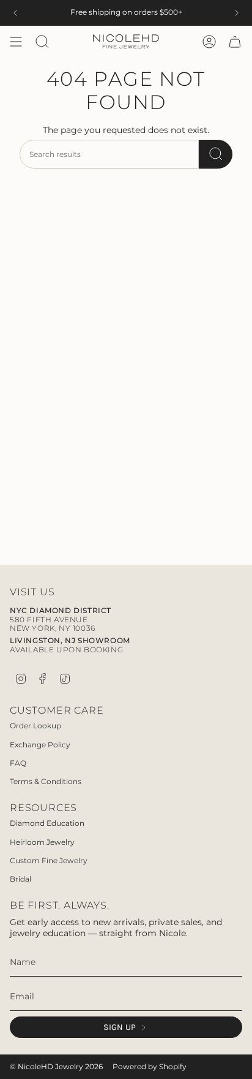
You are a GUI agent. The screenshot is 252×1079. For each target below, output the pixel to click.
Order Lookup (35, 725)
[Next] (236, 12)
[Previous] (15, 12)
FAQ (18, 763)
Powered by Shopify (150, 1066)
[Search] (215, 154)
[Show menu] (16, 42)
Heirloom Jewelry (42, 842)
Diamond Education (47, 823)
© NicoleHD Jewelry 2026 (56, 1066)
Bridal (20, 878)
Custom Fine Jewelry (48, 860)
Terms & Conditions (45, 781)
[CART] (235, 42)
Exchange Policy (40, 744)
